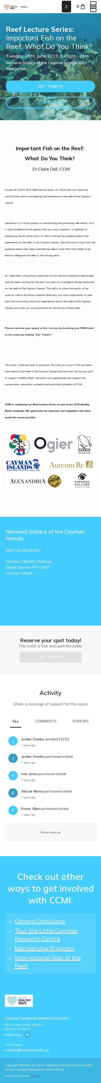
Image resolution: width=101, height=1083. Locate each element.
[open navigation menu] (93, 6)
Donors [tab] (81, 721)
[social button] (66, 6)
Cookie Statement (30, 1069)
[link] (50, 86)
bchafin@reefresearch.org (27, 1050)
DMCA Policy (55, 1069)
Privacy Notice (71, 1065)
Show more (49, 832)
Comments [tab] (46, 721)
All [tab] (15, 721)
